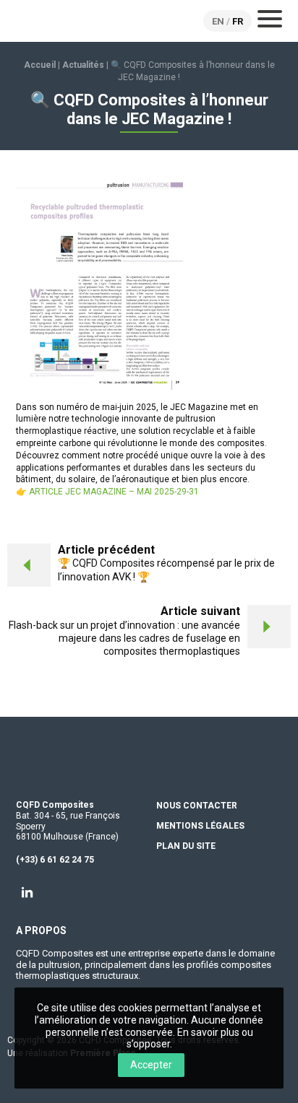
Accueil (40, 65)
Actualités (83, 65)
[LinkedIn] (27, 892)
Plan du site (186, 846)
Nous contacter (196, 806)
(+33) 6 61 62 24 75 (55, 860)
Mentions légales (200, 826)
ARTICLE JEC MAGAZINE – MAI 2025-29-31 (114, 492)
